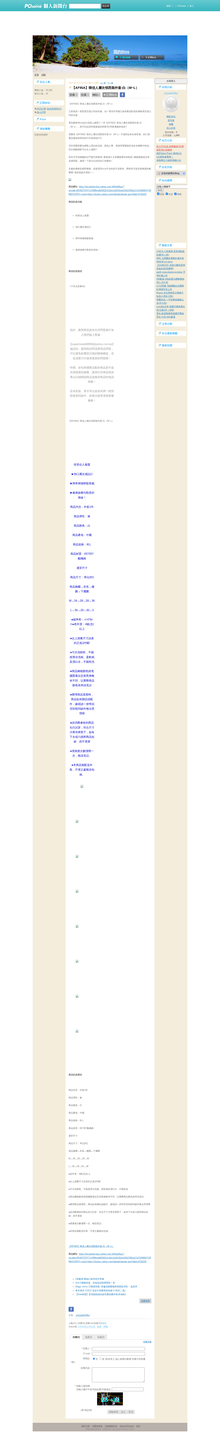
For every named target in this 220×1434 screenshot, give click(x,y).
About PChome (127, 1426)
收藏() (100, 1337)
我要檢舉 (145, 1301)
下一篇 (110, 83)
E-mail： (87, 1353)
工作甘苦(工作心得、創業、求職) (93, 1326)
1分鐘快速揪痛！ (164, 156)
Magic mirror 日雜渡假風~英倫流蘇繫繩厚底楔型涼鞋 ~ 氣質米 (106, 1286)
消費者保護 (97, 1426)
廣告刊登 (85, 1426)
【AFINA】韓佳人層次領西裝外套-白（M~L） (91, 1246)
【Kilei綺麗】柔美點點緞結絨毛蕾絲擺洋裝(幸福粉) (100, 1294)
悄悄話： (87, 1358)
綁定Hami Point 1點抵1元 (169, 153)
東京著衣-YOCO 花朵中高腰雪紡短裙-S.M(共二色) (100, 1290)
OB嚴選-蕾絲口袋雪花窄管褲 (89, 1279)
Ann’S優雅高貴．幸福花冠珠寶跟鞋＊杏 (95, 1282)
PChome (182, 6)
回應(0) (76, 1337)
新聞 (168, 6)
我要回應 (147, 1342)
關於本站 (171, 116)
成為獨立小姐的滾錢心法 (168, 160)
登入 (192, 6)
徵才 (138, 1426)
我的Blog (121, 52)
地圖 (171, 124)
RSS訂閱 (41, 108)
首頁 (36, 75)
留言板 (171, 120)
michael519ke (82, 1315)
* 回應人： (86, 1348)
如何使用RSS (54, 108)
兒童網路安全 (111, 1426)
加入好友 (171, 128)
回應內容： (86, 1368)
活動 (43, 75)
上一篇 (103, 83)
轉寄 (104, 1323)
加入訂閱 (41, 112)
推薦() (88, 1337)
